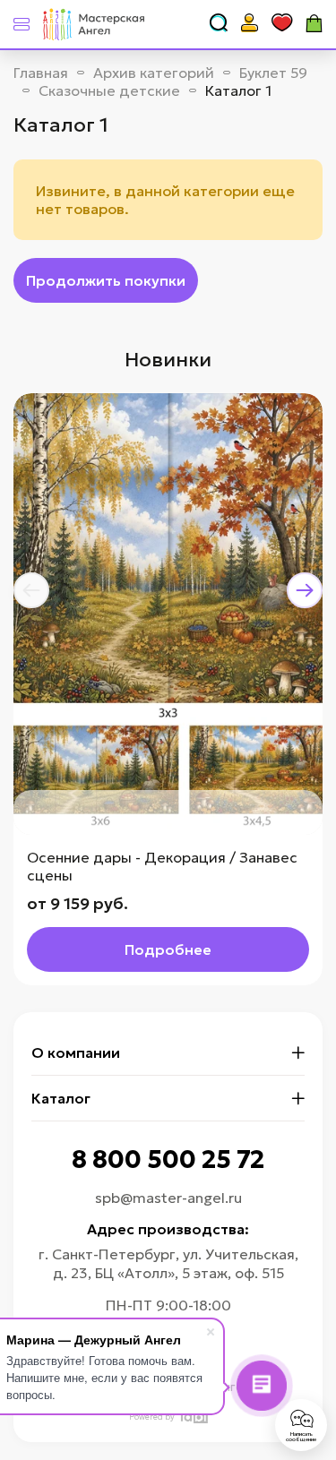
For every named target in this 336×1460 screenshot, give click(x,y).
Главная (40, 73)
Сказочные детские (109, 90)
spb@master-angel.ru (168, 1198)
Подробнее (168, 949)
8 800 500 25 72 (168, 1159)
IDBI (193, 1416)
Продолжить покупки (105, 280)
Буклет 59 (273, 73)
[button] (31, 590)
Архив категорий (153, 73)
